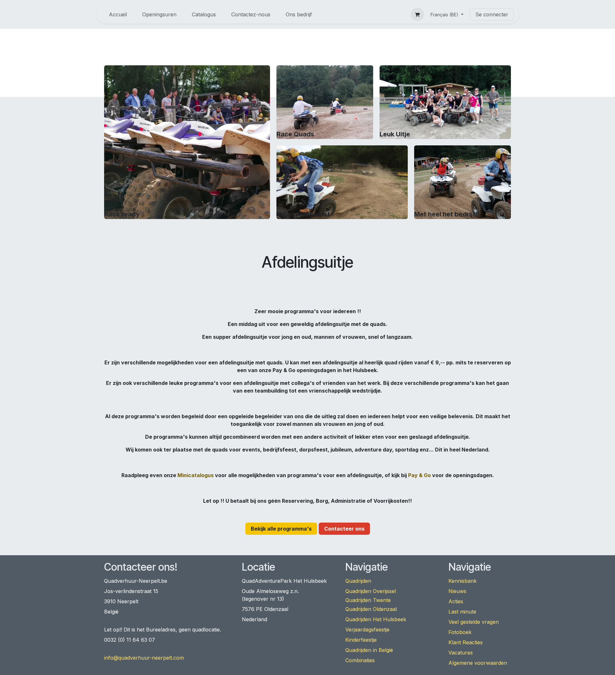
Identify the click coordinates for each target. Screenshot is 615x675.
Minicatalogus (195, 475)
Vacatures (460, 652)
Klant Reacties (465, 642)
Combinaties (360, 660)
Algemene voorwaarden (477, 663)
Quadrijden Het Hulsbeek (375, 619)
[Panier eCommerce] (417, 14)
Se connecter (491, 14)
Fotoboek (460, 632)
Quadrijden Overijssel (370, 591)
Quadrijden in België (369, 650)
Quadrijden (358, 581)
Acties (455, 601)
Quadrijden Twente (368, 600)
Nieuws (457, 591)
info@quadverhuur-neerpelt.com (144, 658)
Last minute (462, 611)
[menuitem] (118, 14)
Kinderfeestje (361, 640)
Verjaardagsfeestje (367, 629)
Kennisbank (462, 581)
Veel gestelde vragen (473, 622)
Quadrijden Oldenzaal (371, 609)
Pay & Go (419, 475)
